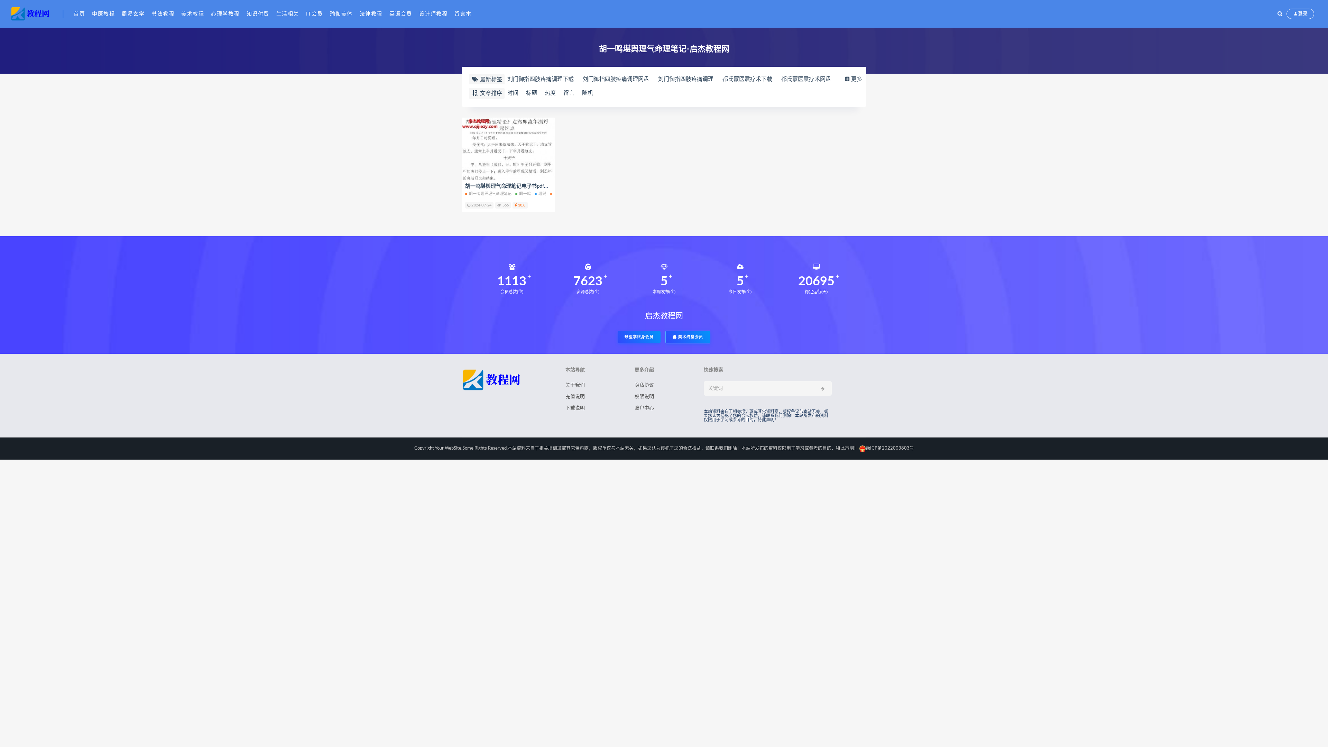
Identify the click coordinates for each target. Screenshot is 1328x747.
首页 (79, 14)
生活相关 (287, 14)
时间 (512, 93)
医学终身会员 (641, 337)
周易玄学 (133, 14)
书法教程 (162, 14)
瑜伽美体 (341, 14)
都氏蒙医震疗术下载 (747, 79)
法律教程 (371, 14)
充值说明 (575, 396)
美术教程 (192, 14)
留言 (568, 93)
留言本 (463, 14)
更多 (856, 79)
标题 (531, 93)
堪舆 (542, 194)
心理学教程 (225, 14)
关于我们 (575, 385)
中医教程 (103, 14)
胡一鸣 (525, 194)
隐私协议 (644, 385)
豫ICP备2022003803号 (890, 448)
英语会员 (400, 14)
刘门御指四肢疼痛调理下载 (540, 79)
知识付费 (258, 14)
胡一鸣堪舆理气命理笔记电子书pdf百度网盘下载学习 (525, 186)
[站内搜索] (1280, 14)
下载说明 (575, 408)
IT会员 (314, 14)
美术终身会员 (690, 337)
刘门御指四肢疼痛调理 (685, 79)
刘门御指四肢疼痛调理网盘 (616, 79)
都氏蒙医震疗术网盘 (806, 79)
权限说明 (644, 396)
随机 (587, 93)
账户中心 (644, 408)
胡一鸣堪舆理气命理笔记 (490, 194)
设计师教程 (433, 14)
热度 (550, 93)
